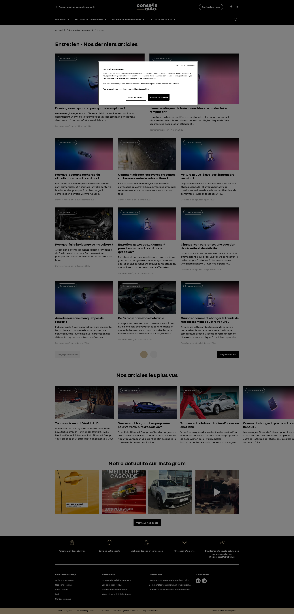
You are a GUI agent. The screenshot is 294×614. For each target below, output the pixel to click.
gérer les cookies (136, 97)
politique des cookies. (140, 89)
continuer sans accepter (186, 65)
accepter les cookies (159, 97)
